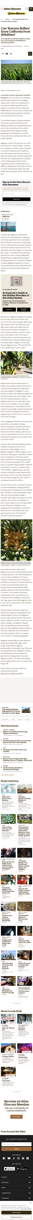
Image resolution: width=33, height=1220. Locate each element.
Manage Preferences (16, 1217)
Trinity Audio (10, 90)
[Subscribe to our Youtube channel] (9, 1158)
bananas (5, 719)
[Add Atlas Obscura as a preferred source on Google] (30, 54)
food (28, 719)
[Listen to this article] (11, 54)
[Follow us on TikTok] (14, 1158)
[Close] (31, 1203)
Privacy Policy (11, 204)
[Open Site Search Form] (27, 8)
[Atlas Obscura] (11, 9)
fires (13, 719)
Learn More (16, 1116)
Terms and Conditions (21, 204)
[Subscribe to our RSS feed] (27, 1158)
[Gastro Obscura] (16, 13)
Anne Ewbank (7, 46)
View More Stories (7, 775)
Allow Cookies (16, 1212)
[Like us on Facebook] (4, 1158)
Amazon (9, 309)
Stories (7, 19)
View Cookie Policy (25, 1209)
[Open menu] (31, 8)
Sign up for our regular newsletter (12, 674)
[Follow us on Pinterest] (23, 1158)
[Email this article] (7, 54)
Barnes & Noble (24, 309)
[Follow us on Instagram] (18, 1158)
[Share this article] (3, 54)
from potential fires (21, 636)
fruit (20, 719)
